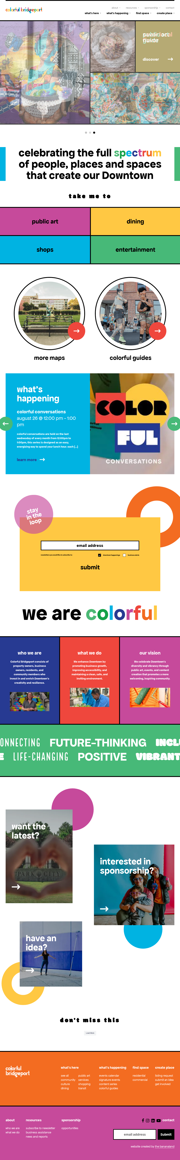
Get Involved (162, 1084)
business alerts (131, 555)
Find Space (142, 13)
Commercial (140, 1080)
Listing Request (164, 1075)
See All (65, 1075)
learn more (27, 459)
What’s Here (92, 13)
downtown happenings (109, 555)
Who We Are (13, 1128)
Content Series (108, 1084)
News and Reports (37, 1136)
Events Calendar (109, 1075)
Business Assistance (38, 1132)
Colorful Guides (108, 1088)
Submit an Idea (164, 1080)
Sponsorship (151, 7)
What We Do (13, 1132)
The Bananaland (164, 1146)
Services (83, 1080)
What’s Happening (117, 13)
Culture (65, 1084)
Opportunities (69, 1128)
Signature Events (109, 1080)
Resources (131, 7)
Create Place (164, 13)
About (115, 7)
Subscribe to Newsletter (40, 1128)
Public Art (84, 1075)
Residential (139, 1075)
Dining (65, 1088)
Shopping (84, 1084)
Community (68, 1080)
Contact (170, 7)
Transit (82, 1088)
